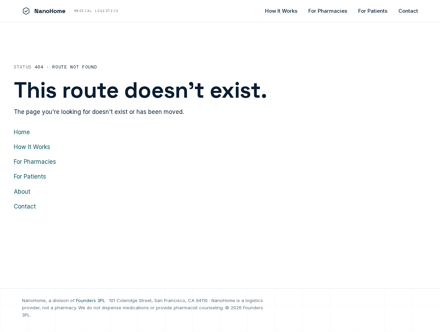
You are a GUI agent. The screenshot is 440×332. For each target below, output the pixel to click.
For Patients (372, 11)
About (22, 191)
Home (22, 132)
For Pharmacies (327, 11)
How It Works (281, 11)
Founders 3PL (90, 300)
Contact (408, 11)
